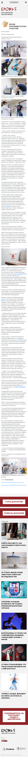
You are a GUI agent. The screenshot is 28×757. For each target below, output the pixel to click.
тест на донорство (14, 2)
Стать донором (14, 502)
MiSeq (3, 300)
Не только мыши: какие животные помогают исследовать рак (12, 575)
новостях (8, 206)
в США (20, 340)
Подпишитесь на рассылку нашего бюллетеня (14, 716)
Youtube (3, 739)
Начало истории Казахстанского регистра (12, 482)
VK (2, 737)
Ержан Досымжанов (20, 387)
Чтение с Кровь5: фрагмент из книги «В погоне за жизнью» (13, 696)
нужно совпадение (18, 274)
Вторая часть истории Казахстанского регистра (14, 485)
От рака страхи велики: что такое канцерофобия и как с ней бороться (13, 667)
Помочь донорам (14, 513)
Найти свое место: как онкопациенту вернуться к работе (13, 545)
